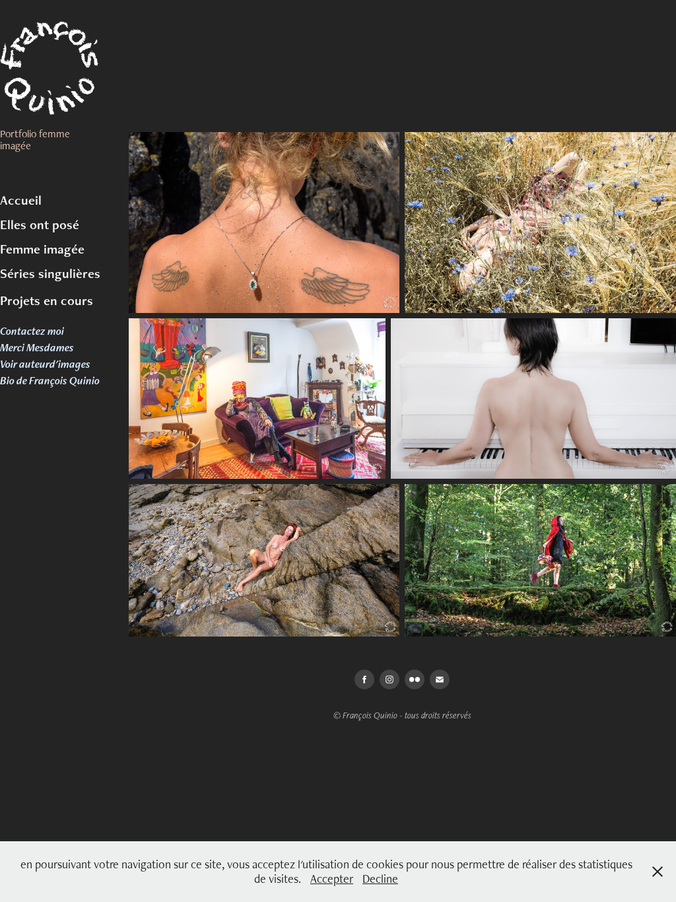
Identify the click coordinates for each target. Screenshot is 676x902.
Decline (380, 878)
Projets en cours (46, 300)
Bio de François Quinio (50, 380)
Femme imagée (42, 249)
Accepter (331, 878)
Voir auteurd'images (45, 364)
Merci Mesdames (37, 347)
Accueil (21, 200)
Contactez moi (32, 331)
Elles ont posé (39, 224)
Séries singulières (50, 273)
